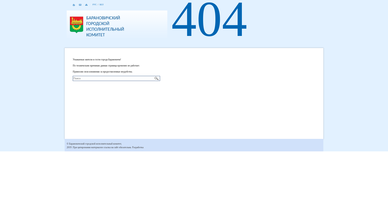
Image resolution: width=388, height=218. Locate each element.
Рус (95, 4)
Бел (101, 4)
